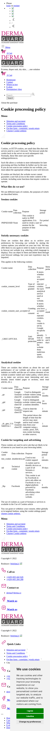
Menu (7, 47)
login (8, 6)
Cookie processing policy (17, 126)
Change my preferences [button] (30, 722)
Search (10, 98)
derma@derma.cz (13, 593)
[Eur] (13, 27)
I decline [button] (30, 716)
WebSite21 (14, 564)
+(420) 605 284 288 (14, 579)
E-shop (9, 87)
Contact (9, 82)
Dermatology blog (14, 89)
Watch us (11, 601)
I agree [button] (30, 711)
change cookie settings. (11, 513)
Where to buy (12, 84)
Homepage (11, 80)
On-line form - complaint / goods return (22, 128)
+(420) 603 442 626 (14, 577)
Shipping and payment (15, 121)
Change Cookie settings (16, 131)
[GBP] (13, 20)
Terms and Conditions (15, 123)
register (16, 6)
